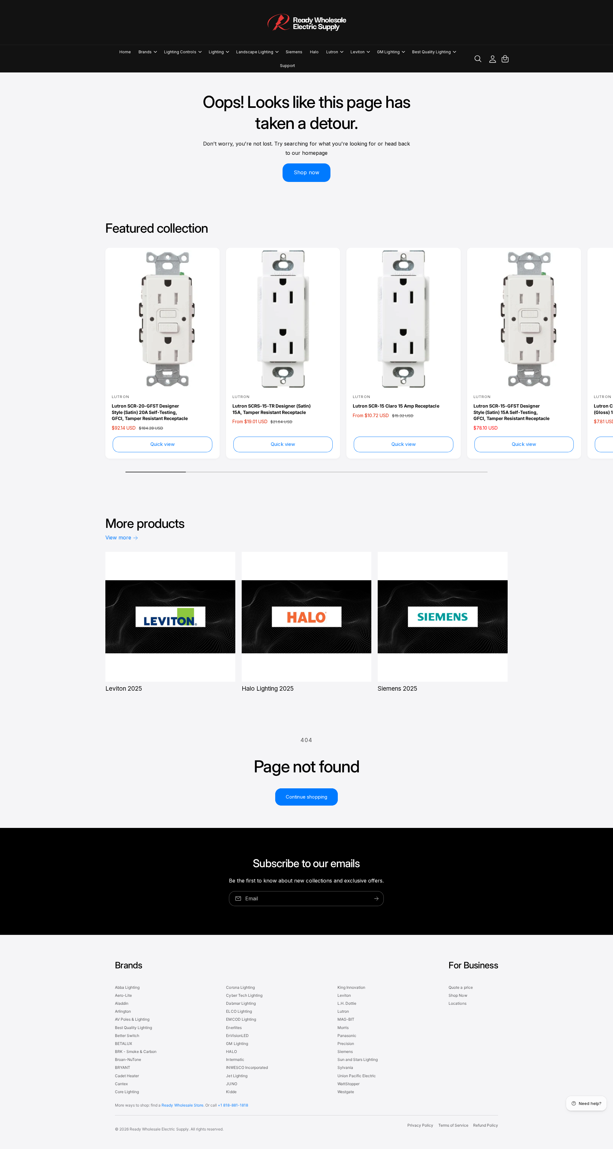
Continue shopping (307, 797)
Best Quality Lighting (431, 51)
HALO (231, 1051)
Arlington (123, 1011)
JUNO (231, 1083)
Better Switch (127, 1035)
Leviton (358, 51)
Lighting (216, 51)
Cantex (121, 1083)
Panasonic (346, 1035)
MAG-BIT (345, 1019)
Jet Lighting (236, 1075)
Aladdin (121, 1003)
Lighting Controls (180, 51)
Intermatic (235, 1059)
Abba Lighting (127, 987)
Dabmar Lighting (240, 1003)
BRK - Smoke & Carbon (135, 1051)
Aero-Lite (123, 995)
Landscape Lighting (254, 51)
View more (118, 537)
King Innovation (351, 987)
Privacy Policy (420, 1125)
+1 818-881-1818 (233, 1105)
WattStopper (348, 1083)
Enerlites (233, 1027)
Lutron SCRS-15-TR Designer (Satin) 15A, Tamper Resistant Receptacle (271, 409)
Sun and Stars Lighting (357, 1059)
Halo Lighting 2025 (268, 688)
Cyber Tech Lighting (244, 995)
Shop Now (458, 995)
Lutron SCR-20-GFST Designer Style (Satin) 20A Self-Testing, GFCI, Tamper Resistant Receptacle (150, 412)
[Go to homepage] (306, 22)
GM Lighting (388, 51)
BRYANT (122, 1067)
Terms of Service (453, 1125)
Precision (345, 1043)
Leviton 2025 (123, 688)
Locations (457, 1003)
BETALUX (123, 1043)
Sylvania (345, 1067)
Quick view (162, 444)
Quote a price (461, 987)
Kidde (231, 1091)
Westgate (345, 1091)
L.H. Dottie (346, 1003)
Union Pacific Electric (356, 1075)
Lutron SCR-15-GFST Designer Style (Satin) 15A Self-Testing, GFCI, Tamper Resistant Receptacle (511, 412)
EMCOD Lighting (241, 1019)
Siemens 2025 (397, 688)
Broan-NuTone (128, 1059)
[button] (147, 52)
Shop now (306, 172)
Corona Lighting (240, 987)
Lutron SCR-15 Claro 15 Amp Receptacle (396, 406)
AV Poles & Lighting (132, 1019)
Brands (145, 51)
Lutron (332, 51)
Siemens (345, 1051)
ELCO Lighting (239, 1011)
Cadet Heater (127, 1075)
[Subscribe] (377, 898)
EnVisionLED (237, 1035)
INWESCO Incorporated (247, 1067)
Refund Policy (485, 1125)
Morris (343, 1027)
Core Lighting (127, 1091)
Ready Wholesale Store (182, 1105)
